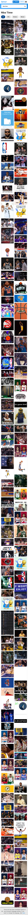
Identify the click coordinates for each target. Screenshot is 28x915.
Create (16, 1)
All (3, 16)
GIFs (8, 16)
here (24, 913)
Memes (22, 16)
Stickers (15, 16)
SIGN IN (22, 1)
